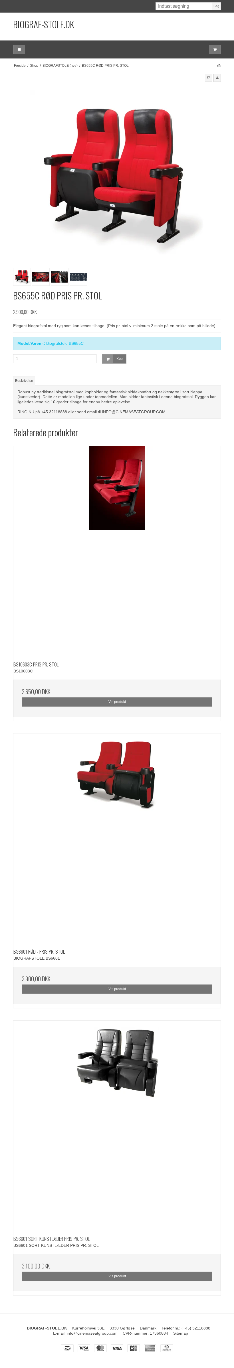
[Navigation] (19, 49)
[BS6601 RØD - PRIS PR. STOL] (117, 837)
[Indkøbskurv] (215, 49)
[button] (208, 78)
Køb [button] (119, 359)
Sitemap (180, 1333)
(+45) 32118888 (195, 1328)
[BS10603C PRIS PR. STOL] (117, 549)
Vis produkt (117, 702)
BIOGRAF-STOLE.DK (43, 24)
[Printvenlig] (219, 66)
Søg (216, 6)
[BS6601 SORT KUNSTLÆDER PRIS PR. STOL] (117, 1124)
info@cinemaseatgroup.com (92, 1333)
